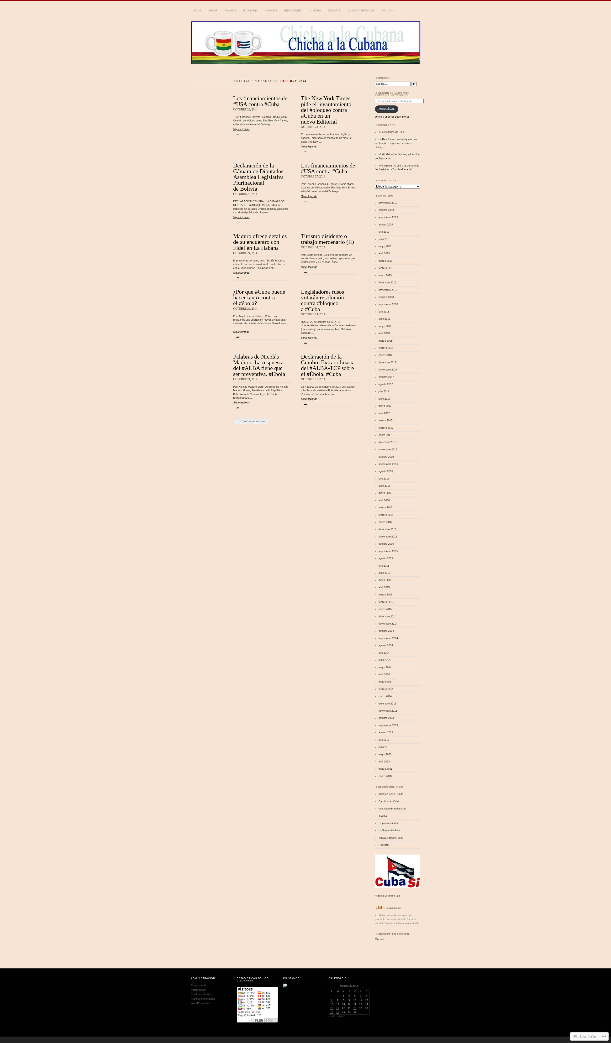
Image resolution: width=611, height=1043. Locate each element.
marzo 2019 (385, 260)
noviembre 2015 (388, 536)
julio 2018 (384, 311)
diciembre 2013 (387, 703)
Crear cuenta (198, 985)
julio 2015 (384, 565)
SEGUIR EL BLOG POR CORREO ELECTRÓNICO (392, 94)
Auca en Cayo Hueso (391, 794)
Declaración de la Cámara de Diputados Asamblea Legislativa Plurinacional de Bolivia (258, 177)
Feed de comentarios (203, 998)
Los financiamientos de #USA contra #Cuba (260, 101)
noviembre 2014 (388, 623)
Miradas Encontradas (391, 837)
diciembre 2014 (387, 616)
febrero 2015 (386, 601)
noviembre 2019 (388, 202)
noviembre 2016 (388, 449)
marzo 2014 (385, 681)
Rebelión (384, 844)
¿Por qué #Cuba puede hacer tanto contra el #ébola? (259, 297)
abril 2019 (384, 253)
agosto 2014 (386, 645)
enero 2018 (385, 355)
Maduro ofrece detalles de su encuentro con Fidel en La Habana (260, 242)
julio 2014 (384, 652)
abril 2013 (384, 761)
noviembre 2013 (388, 710)
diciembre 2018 (387, 282)
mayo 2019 (385, 246)
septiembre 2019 (388, 217)
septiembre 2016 (388, 464)
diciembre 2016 (387, 442)
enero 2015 (385, 609)
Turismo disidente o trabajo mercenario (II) (327, 239)
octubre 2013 (386, 717)
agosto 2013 (386, 732)
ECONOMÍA (250, 10)
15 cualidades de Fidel (391, 131)
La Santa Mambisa (389, 830)
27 (331, 1012)
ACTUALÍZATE (387, 109)
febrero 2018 (386, 347)
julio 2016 (384, 478)
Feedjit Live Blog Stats (387, 895)
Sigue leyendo (241, 131)
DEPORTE (334, 10)
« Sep (332, 1016)
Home (197, 10)
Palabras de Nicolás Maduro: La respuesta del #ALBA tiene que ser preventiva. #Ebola (259, 365)
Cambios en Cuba (389, 801)
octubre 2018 (386, 297)
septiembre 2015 (388, 551)
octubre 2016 (386, 456)
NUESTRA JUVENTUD (361, 10)
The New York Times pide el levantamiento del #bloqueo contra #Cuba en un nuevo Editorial (326, 110)
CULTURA (315, 10)
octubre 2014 (386, 630)
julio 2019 (384, 231)
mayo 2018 (385, 326)
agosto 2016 (386, 471)
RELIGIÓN (388, 10)
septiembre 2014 (388, 638)
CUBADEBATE (392, 908)
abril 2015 (384, 587)
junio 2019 (384, 239)
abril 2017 (384, 413)
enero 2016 (385, 522)
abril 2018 (384, 333)
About (212, 10)
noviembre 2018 (388, 289)
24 (354, 1008)
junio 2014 (384, 659)
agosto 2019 (386, 224)
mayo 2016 (385, 492)
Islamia (383, 815)
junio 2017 (384, 398)
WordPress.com (200, 1003)
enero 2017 (385, 434)
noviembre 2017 (388, 369)
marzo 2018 (385, 340)
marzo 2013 (385, 768)
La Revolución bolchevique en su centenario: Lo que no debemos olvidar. (396, 143)
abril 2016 (384, 500)
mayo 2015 (385, 580)
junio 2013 (384, 747)
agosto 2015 (386, 558)
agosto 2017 (386, 384)
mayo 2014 (385, 667)
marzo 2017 (385, 420)
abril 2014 (384, 674)
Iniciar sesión (198, 989)
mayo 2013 (385, 754)
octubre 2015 (386, 543)
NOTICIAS (271, 10)
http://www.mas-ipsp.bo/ (392, 808)
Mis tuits (380, 939)
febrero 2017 (386, 427)
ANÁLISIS (230, 10)
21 (337, 1008)
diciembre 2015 (387, 529)
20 (331, 1008)
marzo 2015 (385, 594)
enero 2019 (385, 275)
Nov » (340, 1016)
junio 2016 (384, 485)
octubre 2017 (386, 376)
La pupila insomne (389, 823)
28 (337, 1012)
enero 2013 (385, 776)
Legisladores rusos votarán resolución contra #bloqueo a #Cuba (322, 300)
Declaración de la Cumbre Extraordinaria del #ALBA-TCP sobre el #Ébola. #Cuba (328, 365)
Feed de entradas (201, 994)
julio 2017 (384, 391)
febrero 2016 (386, 514)
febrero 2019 (386, 267)
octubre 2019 (386, 210)
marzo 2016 (385, 507)
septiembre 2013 (388, 725)
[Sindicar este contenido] (380, 908)
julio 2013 (384, 739)
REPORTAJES (292, 10)
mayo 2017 (385, 405)
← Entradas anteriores (250, 421)
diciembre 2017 (387, 362)
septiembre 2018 (388, 304)
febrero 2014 (386, 689)
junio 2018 (384, 318)
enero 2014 (385, 696)
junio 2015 (384, 572)
